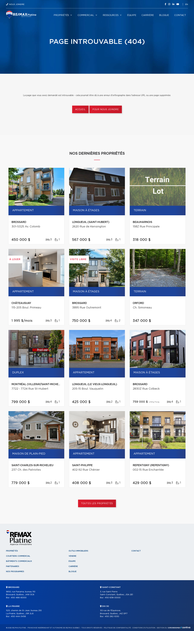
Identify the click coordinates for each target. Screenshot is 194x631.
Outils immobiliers (78, 551)
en (186, 4)
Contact (180, 15)
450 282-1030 (112, 616)
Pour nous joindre (105, 109)
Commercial (86, 15)
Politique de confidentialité (117, 628)
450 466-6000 (19, 598)
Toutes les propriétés (97, 503)
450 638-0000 (112, 598)
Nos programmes (15, 571)
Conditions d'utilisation (143, 628)
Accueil (80, 109)
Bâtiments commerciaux (19, 561)
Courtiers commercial (18, 556)
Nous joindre (16, 4)
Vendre (72, 556)
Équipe (131, 15)
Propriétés (61, 15)
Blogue (164, 15)
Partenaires (12, 566)
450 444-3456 (18, 616)
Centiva (185, 627)
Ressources (111, 15)
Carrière (148, 15)
